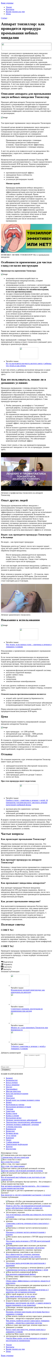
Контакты (10, 9)
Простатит (10, 1098)
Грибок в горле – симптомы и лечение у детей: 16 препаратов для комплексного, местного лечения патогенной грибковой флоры (27, 802)
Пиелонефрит (12, 1089)
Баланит (9, 1078)
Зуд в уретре (11, 1135)
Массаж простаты (13, 1091)
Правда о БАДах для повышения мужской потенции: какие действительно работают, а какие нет (28, 1207)
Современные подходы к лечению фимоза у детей (27, 1270)
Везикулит (10, 1131)
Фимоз (9, 1102)
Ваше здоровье (7, 3)
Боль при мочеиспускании (17, 1093)
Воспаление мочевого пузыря (18, 1107)
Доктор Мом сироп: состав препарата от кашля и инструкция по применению (26, 1339)
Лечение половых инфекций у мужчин (22, 1124)
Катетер (9, 1147)
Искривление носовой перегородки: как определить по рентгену (28, 991)
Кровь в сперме (12, 1116)
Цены (8, 14)
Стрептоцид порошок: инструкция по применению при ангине (27, 1010)
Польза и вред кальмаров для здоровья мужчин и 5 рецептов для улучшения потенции (27, 1291)
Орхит (8, 1140)
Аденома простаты (14, 1127)
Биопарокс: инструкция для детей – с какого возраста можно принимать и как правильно (28, 1304)
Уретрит (9, 1096)
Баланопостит (12, 1080)
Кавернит (10, 1138)
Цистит (9, 1087)
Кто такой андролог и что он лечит (20, 1296)
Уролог (9, 7)
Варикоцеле (11, 1129)
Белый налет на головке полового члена (23, 1100)
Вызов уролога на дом (15, 12)
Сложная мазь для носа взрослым (15, 1157)
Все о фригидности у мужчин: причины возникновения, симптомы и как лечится (23, 1255)
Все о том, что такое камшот (13, 1166)
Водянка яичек (12, 1133)
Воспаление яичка (13, 1118)
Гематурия (10, 1111)
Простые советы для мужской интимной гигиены (22, 1171)
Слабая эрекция (12, 1142)
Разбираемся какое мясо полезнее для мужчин (25, 1248)
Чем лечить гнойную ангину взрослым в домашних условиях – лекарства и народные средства (27, 1322)
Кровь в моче (11, 1113)
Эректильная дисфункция (17, 1144)
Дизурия (9, 1109)
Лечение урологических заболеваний (21, 1120)
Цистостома (11, 1149)
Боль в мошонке (12, 1085)
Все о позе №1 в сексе (10, 1162)
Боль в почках (12, 1082)
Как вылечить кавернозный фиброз (21, 1274)
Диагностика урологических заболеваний (23, 1122)
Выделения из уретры (15, 1105)
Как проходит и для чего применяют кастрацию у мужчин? (26, 1195)
